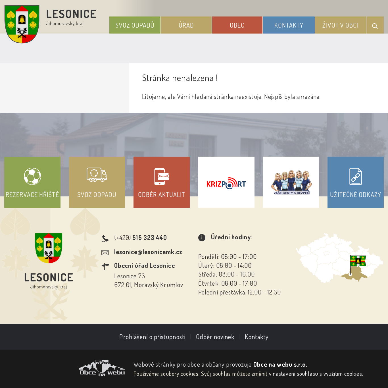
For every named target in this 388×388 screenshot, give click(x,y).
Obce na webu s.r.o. (280, 364)
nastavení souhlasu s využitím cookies (317, 373)
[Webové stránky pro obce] (64, 368)
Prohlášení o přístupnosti (152, 337)
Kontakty (289, 25)
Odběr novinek (215, 337)
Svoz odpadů (134, 25)
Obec (237, 25)
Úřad (186, 25)
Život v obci (340, 25)
